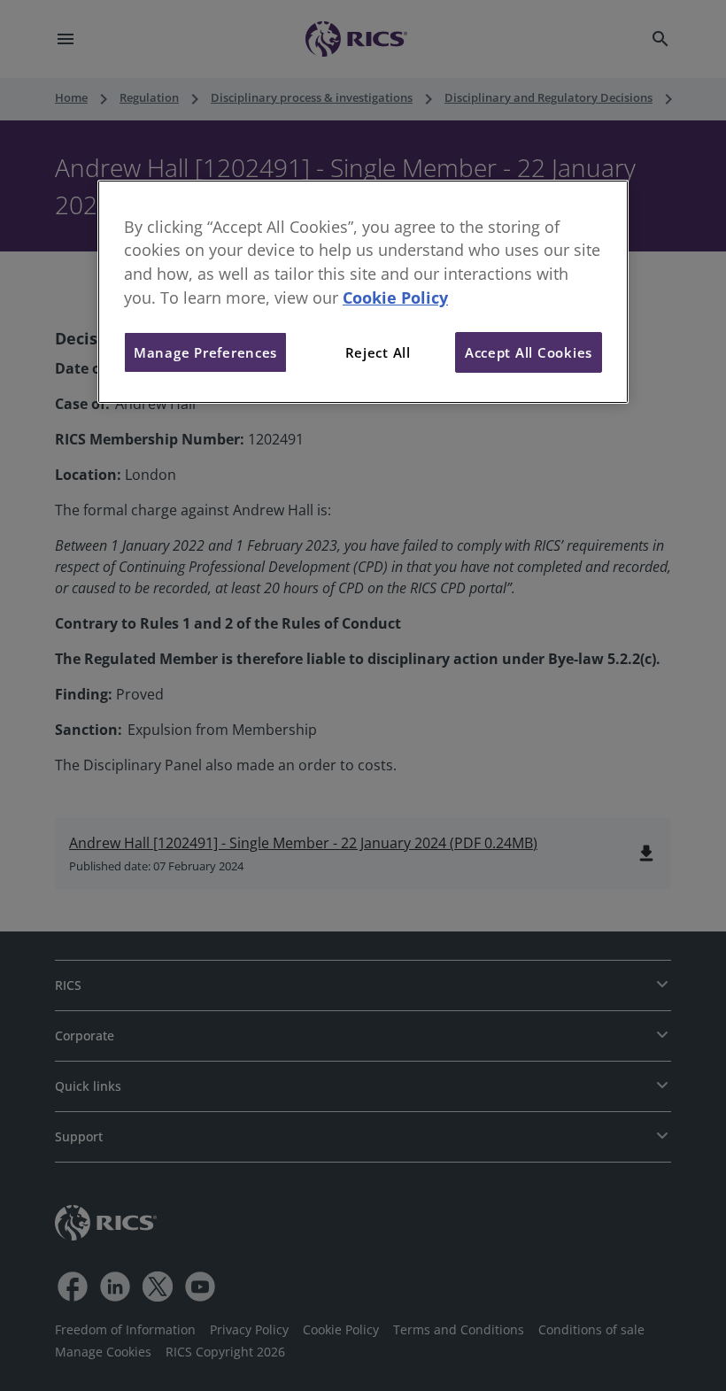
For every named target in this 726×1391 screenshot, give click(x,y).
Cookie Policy (395, 297)
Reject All (378, 352)
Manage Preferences (205, 352)
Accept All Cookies (528, 352)
